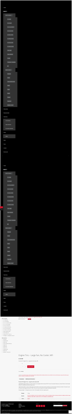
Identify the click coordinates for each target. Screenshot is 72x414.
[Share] (69, 1)
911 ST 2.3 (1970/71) (10, 185)
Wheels (8, 93)
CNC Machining (8, 120)
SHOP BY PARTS (8, 69)
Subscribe (65, 405)
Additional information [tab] (30, 379)
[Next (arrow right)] (70, 207)
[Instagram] (42, 406)
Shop (22, 317)
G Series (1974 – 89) (39, 396)
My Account (6, 151)
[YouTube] (44, 406)
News (5, 140)
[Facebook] (37, 406)
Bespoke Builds (6, 112)
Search (29, 319)
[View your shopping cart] (70, 155)
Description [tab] (21, 379)
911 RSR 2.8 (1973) (10, 38)
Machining (5, 116)
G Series (8, 58)
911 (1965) (9, 19)
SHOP (5, 11)
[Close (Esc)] (71, 1)
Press (5, 144)
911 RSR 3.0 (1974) (10, 46)
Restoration (6, 108)
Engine (8, 89)
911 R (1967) (9, 23)
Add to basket (30, 366)
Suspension (9, 101)
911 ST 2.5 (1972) (10, 30)
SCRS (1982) (9, 50)
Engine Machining (8, 124)
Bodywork (9, 73)
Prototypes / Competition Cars (25, 375)
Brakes (8, 85)
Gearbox (8, 97)
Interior (8, 77)
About (5, 132)
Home (5, 7)
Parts (24, 317)
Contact (5, 148)
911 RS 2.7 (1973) (10, 34)
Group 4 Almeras (10, 54)
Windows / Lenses (10, 263)
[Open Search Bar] (4, 155)
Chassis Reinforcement (11, 81)
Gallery (7, 136)
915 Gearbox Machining (9, 128)
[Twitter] (39, 406)
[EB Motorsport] (8, 4)
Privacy (20, 407)
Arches (4, 339)
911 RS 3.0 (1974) (10, 42)
